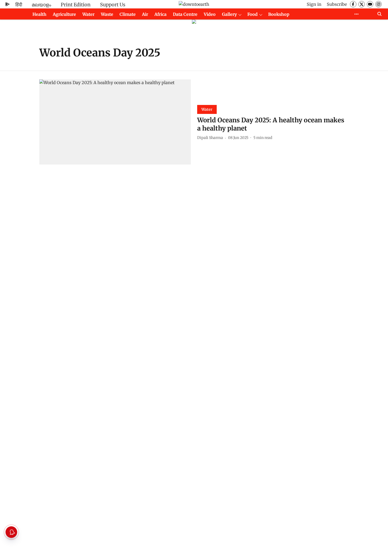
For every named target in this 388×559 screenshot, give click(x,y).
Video (210, 14)
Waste (107, 14)
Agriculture (64, 14)
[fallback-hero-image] (115, 122)
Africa (160, 14)
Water (88, 14)
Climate (128, 14)
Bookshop (278, 14)
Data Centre (185, 14)
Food (252, 14)
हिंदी (18, 5)
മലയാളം (41, 5)
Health (39, 14)
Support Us (112, 5)
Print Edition (76, 5)
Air (145, 14)
